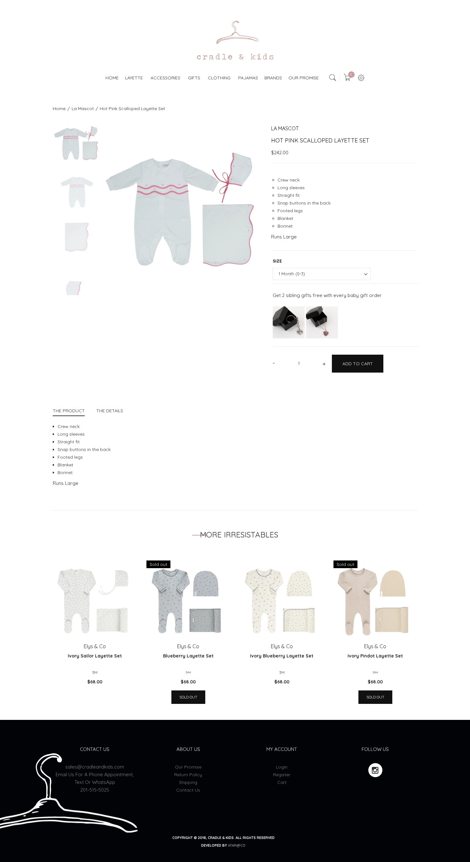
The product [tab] (69, 411)
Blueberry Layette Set (188, 656)
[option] (77, 145)
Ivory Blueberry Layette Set (281, 656)
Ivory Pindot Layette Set (375, 656)
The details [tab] (109, 411)
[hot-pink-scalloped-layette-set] (76, 141)
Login (281, 767)
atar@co (237, 845)
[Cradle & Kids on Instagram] (375, 770)
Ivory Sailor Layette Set (95, 656)
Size (277, 260)
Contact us (188, 790)
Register (281, 774)
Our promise (188, 767)
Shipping (188, 782)
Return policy (188, 774)
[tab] (71, 411)
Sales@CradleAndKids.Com (94, 767)
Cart (281, 782)
